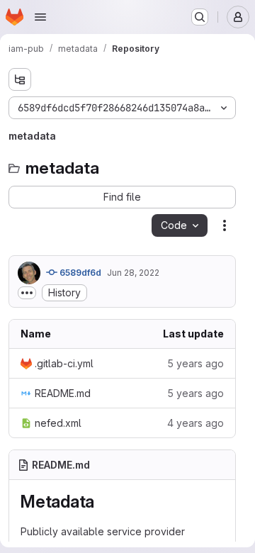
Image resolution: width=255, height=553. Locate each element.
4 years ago (195, 423)
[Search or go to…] (199, 17)
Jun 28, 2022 (133, 272)
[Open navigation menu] (40, 17)
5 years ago (195, 363)
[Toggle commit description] (27, 292)
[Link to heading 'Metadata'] (103, 501)
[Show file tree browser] (19, 79)
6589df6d (79, 272)
